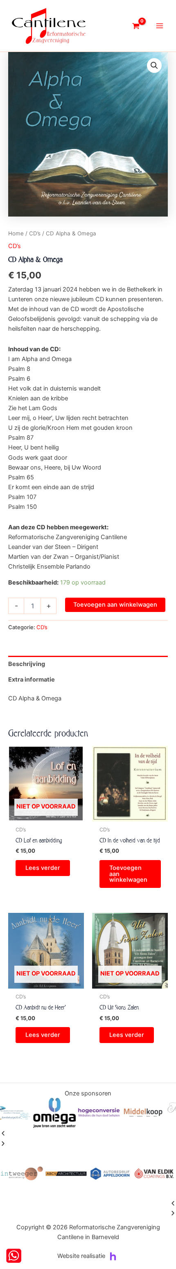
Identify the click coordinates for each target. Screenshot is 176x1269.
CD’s (35, 233)
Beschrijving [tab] (26, 664)
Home (16, 233)
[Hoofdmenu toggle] (159, 26)
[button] (154, 65)
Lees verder (42, 868)
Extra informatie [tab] (31, 679)
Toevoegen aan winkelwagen (115, 604)
